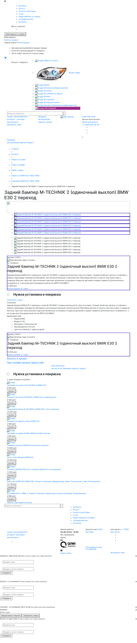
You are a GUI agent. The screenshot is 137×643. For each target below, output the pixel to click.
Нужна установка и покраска (37, 294)
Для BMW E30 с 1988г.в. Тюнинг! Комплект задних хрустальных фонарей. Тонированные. (47, 493)
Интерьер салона (51, 102)
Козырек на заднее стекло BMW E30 (23, 421)
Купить (10, 288)
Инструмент (49, 99)
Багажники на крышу (53, 93)
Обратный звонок (90, 122)
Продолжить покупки (10, 615)
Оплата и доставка (27, 11)
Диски (46, 85)
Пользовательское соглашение (93, 548)
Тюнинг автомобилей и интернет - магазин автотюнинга (17, 119)
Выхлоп (46, 96)
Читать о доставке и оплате (19, 502)
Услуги (22, 8)
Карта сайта (65, 553)
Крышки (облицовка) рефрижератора (60, 105)
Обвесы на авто (50, 60)
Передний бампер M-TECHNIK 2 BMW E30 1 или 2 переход (33, 409)
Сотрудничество (26, 19)
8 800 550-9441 (88, 117)
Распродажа (50, 108)
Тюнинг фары (74, 73)
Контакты (23, 22)
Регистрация (24, 42)
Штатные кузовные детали (55, 88)
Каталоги (23, 6)
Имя (4, 558)
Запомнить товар (14, 300)
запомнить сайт (14, 125)
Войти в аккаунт (11, 40)
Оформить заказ (31, 615)
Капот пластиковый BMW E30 (20, 457)
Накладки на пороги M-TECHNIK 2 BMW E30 (26, 385)
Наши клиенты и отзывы (29, 16)
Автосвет (47, 91)
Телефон (5, 565)
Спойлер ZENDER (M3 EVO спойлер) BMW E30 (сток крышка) (34, 469)
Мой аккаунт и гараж (15, 34)
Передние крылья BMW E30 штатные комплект (28, 445)
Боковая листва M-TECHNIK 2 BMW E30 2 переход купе (31, 397)
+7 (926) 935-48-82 (90, 125)
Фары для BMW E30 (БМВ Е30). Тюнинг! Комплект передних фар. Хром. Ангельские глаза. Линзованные (53, 481)
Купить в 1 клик (21, 288)
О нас (21, 14)
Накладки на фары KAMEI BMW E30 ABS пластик (28, 433)
